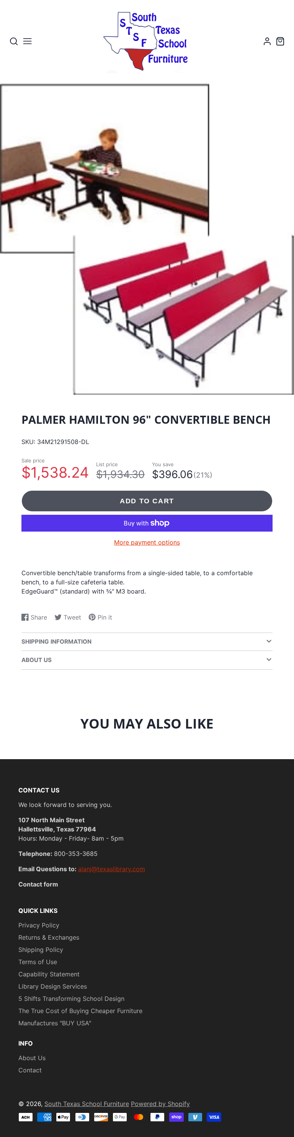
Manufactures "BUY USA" (54, 1023)
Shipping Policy (40, 949)
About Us (32, 1058)
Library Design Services (52, 986)
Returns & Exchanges (48, 937)
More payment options (147, 542)
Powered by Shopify (160, 1104)
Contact (30, 1070)
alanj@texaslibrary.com (111, 869)
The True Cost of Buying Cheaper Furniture (80, 1011)
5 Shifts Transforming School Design (71, 998)
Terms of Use (37, 962)
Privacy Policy (38, 925)
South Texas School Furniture (86, 1104)
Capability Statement (49, 974)
